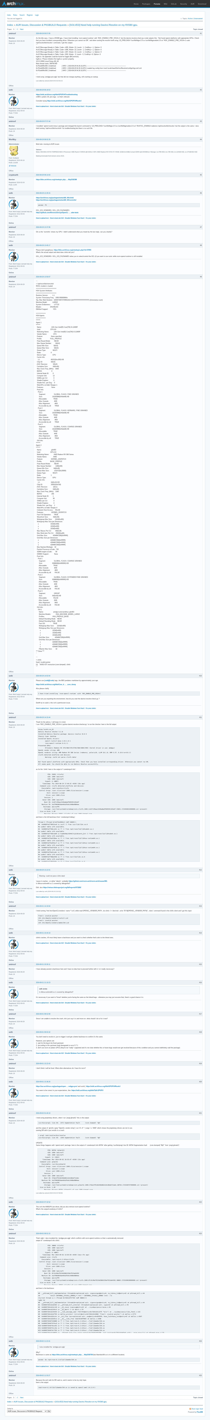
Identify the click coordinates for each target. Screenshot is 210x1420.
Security (183, 4)
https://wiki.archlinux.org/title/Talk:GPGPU (87, 1090)
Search (22, 15)
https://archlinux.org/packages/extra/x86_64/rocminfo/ (56, 200)
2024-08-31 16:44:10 (43, 933)
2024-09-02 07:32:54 (43, 1202)
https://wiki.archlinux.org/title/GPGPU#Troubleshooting (57, 94)
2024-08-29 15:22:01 (43, 870)
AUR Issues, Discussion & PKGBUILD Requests (41, 25)
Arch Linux (13, 3)
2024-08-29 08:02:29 (43, 139)
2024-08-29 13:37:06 (43, 227)
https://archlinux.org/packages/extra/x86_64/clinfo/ (55, 198)
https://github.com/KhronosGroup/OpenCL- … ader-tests (57, 212)
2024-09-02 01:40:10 (43, 1113)
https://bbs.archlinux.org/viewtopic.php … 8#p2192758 (72, 1355)
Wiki (165, 4)
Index (9, 15)
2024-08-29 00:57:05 (43, 33)
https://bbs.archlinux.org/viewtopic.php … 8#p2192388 (56, 179)
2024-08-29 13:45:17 (43, 245)
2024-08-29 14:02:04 (43, 676)
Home (136, 4)
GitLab (174, 4)
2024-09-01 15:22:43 (43, 1063)
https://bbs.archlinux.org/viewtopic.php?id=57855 (72, 250)
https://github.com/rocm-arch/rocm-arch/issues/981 (88, 881)
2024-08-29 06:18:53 (43, 90)
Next (21, 29)
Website (13, 166)
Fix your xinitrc (91, 106)
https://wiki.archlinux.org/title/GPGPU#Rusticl (64, 101)
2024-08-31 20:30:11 (43, 964)
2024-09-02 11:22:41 (43, 1341)
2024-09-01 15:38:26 (43, 1082)
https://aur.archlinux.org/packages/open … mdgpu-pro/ (56, 1086)
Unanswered (198, 18)
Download (202, 4)
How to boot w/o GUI (57, 106)
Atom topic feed (197, 1409)
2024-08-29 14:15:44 (43, 717)
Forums (157, 4)
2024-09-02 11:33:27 (43, 1375)
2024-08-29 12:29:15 (43, 193)
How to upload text (42, 106)
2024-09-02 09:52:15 (43, 1233)
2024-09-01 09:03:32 (43, 1032)
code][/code (49, 680)
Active (190, 18)
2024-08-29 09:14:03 (43, 175)
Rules (15, 15)
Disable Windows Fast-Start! (74, 106)
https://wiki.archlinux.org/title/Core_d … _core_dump (56, 684)
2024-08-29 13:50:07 (43, 277)
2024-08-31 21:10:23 (43, 982)
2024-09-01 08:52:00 (43, 1014)
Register (30, 15)
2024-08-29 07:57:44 (43, 121)
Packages (146, 4)
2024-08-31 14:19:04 (43, 906)
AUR (192, 4)
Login (37, 15)
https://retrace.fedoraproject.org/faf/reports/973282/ (62, 887)
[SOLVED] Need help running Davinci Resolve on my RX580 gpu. (103, 25)
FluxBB (200, 1412)
